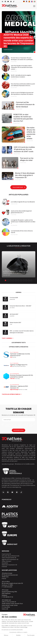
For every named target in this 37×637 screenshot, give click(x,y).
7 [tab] (21, 280)
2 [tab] (8, 280)
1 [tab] (5, 280)
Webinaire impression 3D (9, 565)
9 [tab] (26, 280)
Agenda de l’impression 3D (10, 559)
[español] (29, 1)
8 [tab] (23, 280)
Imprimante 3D (6, 554)
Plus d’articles (18, 187)
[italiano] (34, 1)
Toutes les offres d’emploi (11, 394)
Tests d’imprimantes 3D (9, 558)
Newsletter (5, 563)
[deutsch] (24, 1)
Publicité (4, 566)
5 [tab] (16, 280)
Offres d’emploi (6, 561)
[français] (32, 1)
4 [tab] (13, 280)
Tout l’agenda (7, 338)
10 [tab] (29, 280)
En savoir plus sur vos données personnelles (12, 629)
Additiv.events (30, 464)
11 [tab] (31, 280)
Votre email (7, 419)
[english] (26, 1)
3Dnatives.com (19, 464)
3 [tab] (10, 280)
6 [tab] (18, 280)
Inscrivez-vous (18, 430)
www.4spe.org (16, 487)
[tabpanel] (18, 264)
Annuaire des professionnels (10, 556)
